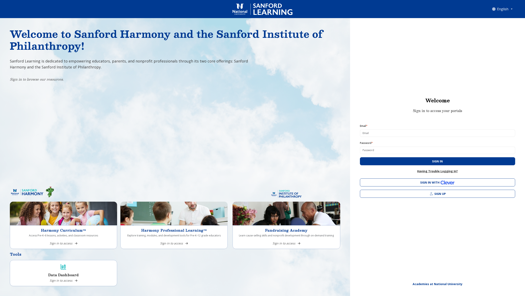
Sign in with (429, 182)
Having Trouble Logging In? (437, 171)
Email (364, 126)
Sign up (440, 194)
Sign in (437, 161)
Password (366, 143)
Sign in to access (61, 243)
